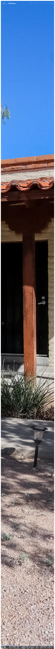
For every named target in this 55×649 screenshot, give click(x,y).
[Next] (52, 323)
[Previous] (3, 323)
